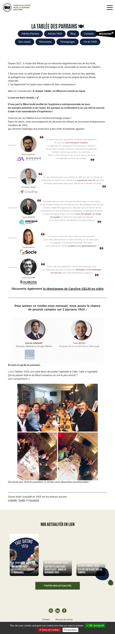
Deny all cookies (50, 630)
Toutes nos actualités (57, 585)
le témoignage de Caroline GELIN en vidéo (73, 288)
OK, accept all (96, 625)
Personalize (70, 630)
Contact (46, 619)
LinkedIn (12, 500)
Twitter (21, 500)
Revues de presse (64, 619)
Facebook (33, 500)
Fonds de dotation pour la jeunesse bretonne (22, 8)
